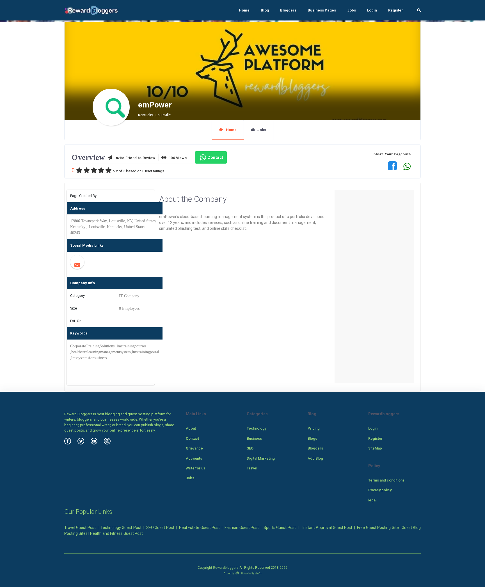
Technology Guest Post (120, 527)
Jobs (351, 10)
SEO (250, 448)
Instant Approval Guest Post (327, 527)
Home (244, 10)
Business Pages (322, 10)
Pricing (314, 428)
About (191, 428)
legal (372, 500)
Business (254, 438)
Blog (265, 10)
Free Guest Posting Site (378, 527)
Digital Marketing (261, 458)
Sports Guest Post (280, 527)
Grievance (194, 448)
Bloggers (288, 10)
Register (395, 10)
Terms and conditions (386, 480)
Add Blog (315, 458)
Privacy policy (380, 490)
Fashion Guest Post (242, 527)
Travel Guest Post (80, 527)
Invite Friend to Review (134, 158)
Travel (252, 468)
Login (372, 10)
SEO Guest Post (160, 527)
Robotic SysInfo (251, 573)
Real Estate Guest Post (199, 527)
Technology (256, 428)
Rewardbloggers (226, 568)
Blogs (312, 438)
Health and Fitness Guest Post (116, 533)
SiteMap (375, 448)
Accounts (194, 458)
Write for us (195, 468)
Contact (215, 157)
